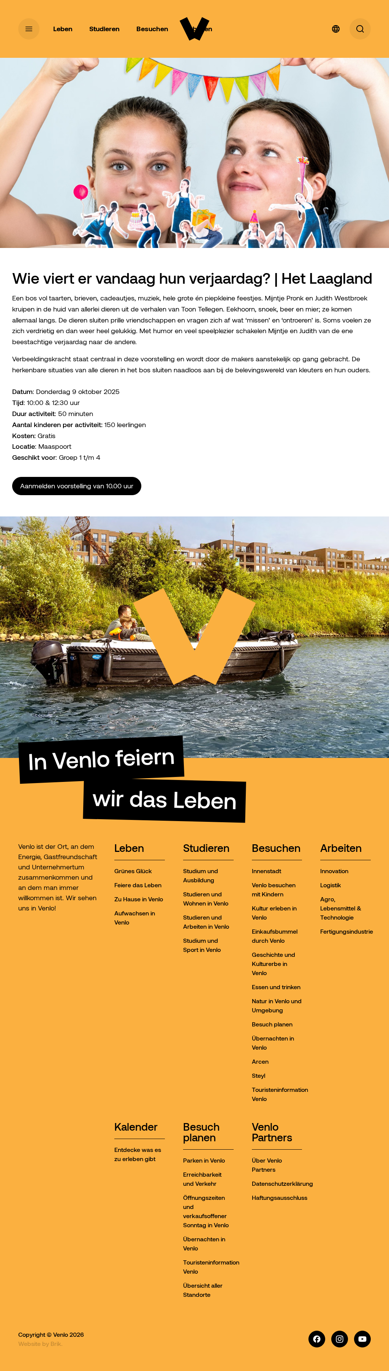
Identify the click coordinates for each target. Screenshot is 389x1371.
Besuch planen (201, 1133)
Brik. (57, 1343)
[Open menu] (29, 29)
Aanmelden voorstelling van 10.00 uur (76, 486)
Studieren (206, 848)
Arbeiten (341, 848)
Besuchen (276, 848)
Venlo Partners (272, 1133)
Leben (129, 848)
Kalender (136, 1127)
